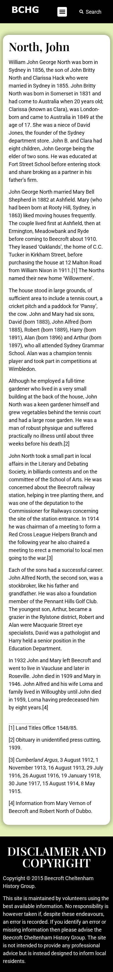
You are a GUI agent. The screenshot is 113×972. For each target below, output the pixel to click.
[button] (62, 12)
